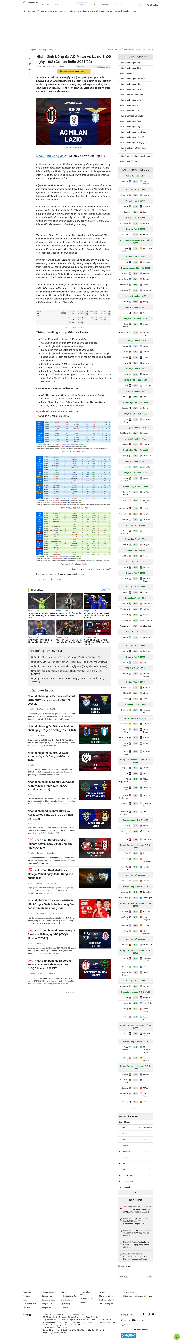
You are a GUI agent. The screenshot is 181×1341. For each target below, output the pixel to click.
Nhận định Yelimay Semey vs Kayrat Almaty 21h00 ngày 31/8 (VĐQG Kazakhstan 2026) (51, 785)
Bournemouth (123, 508)
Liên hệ (127, 1320)
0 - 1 (135, 867)
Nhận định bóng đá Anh (130, 63)
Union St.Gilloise (124, 479)
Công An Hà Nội (56, 913)
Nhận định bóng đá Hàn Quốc (133, 132)
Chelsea (125, 273)
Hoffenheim (147, 609)
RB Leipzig (124, 620)
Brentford (146, 279)
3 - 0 (135, 737)
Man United (124, 290)
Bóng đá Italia (47, 1308)
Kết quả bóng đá (127, 49)
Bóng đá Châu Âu (49, 1300)
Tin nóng (31, 11)
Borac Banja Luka (123, 918)
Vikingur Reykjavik (146, 918)
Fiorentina (124, 687)
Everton (145, 508)
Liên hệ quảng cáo (106, 1304)
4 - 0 (135, 567)
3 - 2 (135, 531)
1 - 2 (135, 787)
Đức (71, 11)
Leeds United (123, 279)
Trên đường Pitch (103, 4)
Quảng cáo (139, 1320)
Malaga (39, 883)
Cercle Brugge (125, 325)
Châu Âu (58, 11)
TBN (52, 11)
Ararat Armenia (125, 1048)
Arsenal (125, 1145)
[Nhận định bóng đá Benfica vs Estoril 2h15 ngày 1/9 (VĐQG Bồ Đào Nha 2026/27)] (95, 704)
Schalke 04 (147, 456)
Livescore (64, 1308)
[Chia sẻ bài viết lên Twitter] (30, 64)
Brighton (146, 273)
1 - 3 (135, 825)
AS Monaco (124, 223)
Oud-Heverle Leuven (123, 333)
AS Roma (146, 262)
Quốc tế (83, 11)
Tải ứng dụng (128, 1292)
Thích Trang (123, 1277)
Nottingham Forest (147, 501)
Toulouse (146, 352)
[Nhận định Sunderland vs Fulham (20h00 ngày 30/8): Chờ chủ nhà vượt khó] (95, 848)
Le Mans (146, 444)
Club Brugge (147, 385)
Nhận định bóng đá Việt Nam (132, 79)
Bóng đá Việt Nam (49, 1292)
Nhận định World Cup (129, 111)
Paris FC (125, 397)
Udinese (145, 693)
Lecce (126, 262)
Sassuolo (125, 699)
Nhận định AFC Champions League (135, 156)
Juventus (125, 313)
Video (134, 11)
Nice (144, 397)
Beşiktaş (146, 743)
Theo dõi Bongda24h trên (87, 67)
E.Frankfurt (147, 626)
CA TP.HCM (41, 913)
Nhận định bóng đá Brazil (131, 121)
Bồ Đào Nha (51, 709)
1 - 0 (135, 592)
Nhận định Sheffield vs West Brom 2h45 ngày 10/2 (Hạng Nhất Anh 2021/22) (69, 657)
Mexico (39, 944)
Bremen (145, 408)
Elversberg (124, 603)
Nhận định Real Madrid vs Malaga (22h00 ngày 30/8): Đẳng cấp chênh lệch (50, 874)
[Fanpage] (143, 1314)
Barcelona (124, 945)
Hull (124, 1163)
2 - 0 (135, 556)
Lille (126, 578)
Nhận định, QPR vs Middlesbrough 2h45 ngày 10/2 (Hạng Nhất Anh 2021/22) (69, 662)
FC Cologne (124, 609)
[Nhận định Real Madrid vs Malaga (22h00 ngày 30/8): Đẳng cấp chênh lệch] (95, 878)
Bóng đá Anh (47, 1296)
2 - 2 (135, 578)
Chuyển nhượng (113, 11)
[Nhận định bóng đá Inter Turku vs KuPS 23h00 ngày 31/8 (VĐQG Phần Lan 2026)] (95, 819)
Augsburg (124, 456)
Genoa (145, 212)
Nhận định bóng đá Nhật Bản (132, 137)
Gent (126, 385)
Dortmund (124, 710)
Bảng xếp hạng (128, 1116)
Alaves (125, 592)
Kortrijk (125, 674)
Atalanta (146, 867)
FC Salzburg (123, 737)
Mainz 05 (125, 615)
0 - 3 (135, 959)
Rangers (146, 1074)
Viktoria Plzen (125, 731)
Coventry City (123, 514)
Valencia (146, 195)
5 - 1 (135, 545)
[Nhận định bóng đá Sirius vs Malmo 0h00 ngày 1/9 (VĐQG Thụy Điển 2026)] (95, 734)
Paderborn (146, 615)
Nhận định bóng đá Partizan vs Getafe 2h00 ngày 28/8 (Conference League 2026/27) (135, 1221)
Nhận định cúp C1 (128, 73)
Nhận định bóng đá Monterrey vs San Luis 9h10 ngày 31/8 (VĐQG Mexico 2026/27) (52, 934)
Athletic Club (147, 234)
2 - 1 (135, 724)
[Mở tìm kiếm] (138, 5)
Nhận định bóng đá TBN (130, 68)
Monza (125, 693)
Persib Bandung (125, 249)
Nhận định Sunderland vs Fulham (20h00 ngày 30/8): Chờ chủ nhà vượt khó (50, 844)
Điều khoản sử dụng (106, 1296)
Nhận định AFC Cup (128, 161)
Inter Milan (146, 206)
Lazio (44, 580)
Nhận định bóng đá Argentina (132, 127)
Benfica (40, 709)
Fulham (40, 853)
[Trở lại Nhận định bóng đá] (30, 80)
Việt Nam (40, 11)
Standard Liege (146, 333)
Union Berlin (124, 626)
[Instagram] (148, 1314)
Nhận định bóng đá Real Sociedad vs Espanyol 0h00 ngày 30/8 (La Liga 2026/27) (136, 1232)
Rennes (125, 444)
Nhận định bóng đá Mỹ (130, 105)
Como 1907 (147, 467)
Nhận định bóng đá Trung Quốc (133, 143)
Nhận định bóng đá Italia (130, 89)
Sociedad (125, 302)
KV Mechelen (147, 637)
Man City (146, 492)
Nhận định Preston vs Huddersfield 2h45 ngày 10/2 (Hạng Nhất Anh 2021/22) (69, 666)
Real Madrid (51, 883)
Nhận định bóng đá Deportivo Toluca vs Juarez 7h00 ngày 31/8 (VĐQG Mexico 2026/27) (50, 964)
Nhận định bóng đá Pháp (131, 84)
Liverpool (125, 500)
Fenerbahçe (147, 997)
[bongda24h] (24, 11)
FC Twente (146, 1088)
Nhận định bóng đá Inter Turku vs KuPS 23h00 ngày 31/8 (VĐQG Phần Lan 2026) (50, 814)
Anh (47, 11)
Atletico (145, 374)
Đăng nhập (153, 5)
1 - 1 (135, 1080)
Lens (144, 662)
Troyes (145, 357)
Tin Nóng (26, 1296)
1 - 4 (135, 492)
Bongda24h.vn (147, 1329)
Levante (125, 651)
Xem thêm (70, 992)
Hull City (146, 514)
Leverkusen (147, 603)
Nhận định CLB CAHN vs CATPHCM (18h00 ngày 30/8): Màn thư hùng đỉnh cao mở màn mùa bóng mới (51, 904)
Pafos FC (124, 804)
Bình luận (100, 11)
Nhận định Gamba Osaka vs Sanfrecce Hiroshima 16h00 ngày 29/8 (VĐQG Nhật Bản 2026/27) (137, 1209)
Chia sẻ (149, 1277)
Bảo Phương (78, 569)
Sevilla (125, 374)
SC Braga (146, 911)
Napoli (126, 467)
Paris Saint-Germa (147, 580)
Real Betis (146, 651)
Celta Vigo (124, 234)
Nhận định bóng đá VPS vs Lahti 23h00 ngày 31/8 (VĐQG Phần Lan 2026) (49, 756)
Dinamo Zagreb (145, 1010)
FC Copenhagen (123, 780)
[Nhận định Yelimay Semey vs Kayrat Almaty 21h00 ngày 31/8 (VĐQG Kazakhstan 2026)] (95, 790)
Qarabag (125, 1088)
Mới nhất (83, 5)
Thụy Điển (41, 736)
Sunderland (51, 853)
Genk (126, 567)
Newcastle (146, 520)
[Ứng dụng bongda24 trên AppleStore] (148, 1296)
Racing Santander (124, 532)
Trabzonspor (147, 898)
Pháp (76, 11)
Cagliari (125, 206)
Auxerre (125, 346)
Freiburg (125, 408)
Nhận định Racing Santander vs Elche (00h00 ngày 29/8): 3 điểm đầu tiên (136, 1244)
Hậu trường (65, 1304)
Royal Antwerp (125, 420)
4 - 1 (135, 779)
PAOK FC (146, 773)
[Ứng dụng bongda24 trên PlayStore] (139, 1296)
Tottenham (124, 520)
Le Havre (146, 363)
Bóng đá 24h (113, 49)
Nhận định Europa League (131, 95)
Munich (125, 545)
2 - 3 (135, 795)
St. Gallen (124, 859)
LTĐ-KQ (91, 11)
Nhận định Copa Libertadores (133, 116)
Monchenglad (147, 620)
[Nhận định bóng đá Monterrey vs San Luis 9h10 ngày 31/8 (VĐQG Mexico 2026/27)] (95, 938)
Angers (145, 346)
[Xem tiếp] (135, 1192)
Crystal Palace (125, 493)
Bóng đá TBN (47, 1304)
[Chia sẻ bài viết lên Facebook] (30, 58)
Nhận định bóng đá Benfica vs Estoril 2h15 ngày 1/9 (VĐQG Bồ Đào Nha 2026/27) (51, 700)
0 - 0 (135, 812)
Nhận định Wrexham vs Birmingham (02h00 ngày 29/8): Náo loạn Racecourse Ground (135, 1256)
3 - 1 (135, 917)
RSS (123, 1315)
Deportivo (51, 974)
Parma (145, 313)
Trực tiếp (26, 1308)
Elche (145, 531)
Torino (145, 699)
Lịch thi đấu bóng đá (144, 49)
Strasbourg (124, 662)
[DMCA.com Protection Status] (128, 1337)
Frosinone (146, 687)
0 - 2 (135, 831)
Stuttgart (146, 545)
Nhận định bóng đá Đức (130, 100)
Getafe (145, 972)
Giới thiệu (102, 1292)
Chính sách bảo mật (106, 1300)
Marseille (146, 223)
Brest (126, 352)
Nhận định (125, 11)
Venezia (145, 556)
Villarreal (146, 592)
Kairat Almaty (147, 892)
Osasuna (146, 881)
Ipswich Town (147, 290)
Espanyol (146, 302)
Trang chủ (27, 1292)
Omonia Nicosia (125, 753)
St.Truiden (146, 419)
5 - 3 (135, 853)
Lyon (126, 363)
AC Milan (57, 580)
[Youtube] (153, 1314)
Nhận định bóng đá (50, 156)
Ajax (126, 853)
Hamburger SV (146, 711)
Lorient (125, 357)
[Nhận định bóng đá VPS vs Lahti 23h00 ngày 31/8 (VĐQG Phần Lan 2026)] (95, 761)
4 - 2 (135, 751)
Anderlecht (146, 478)
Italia (66, 11)
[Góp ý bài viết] (30, 74)
